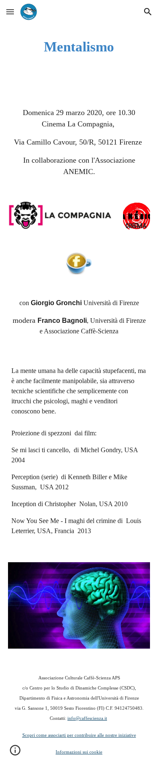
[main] (79, 47)
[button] (10, 11)
